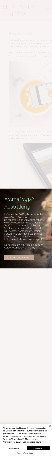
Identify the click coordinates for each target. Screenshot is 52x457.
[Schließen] (48, 427)
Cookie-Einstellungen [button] (26, 453)
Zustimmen (38, 448)
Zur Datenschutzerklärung (30, 441)
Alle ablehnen (14, 448)
